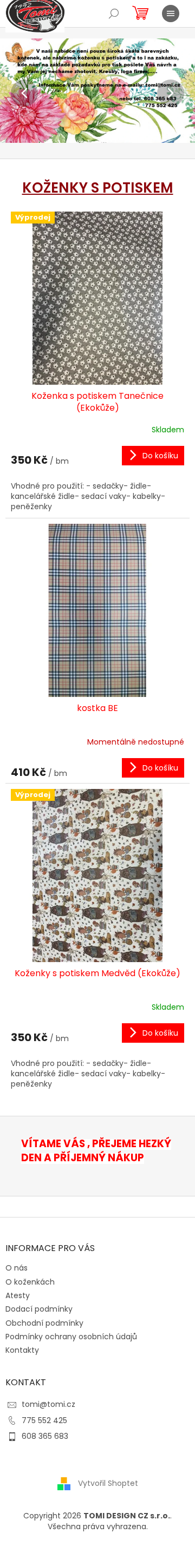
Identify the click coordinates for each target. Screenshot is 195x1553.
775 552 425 (44, 1420)
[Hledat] (114, 13)
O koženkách (30, 1281)
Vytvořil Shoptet (108, 1483)
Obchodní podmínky (44, 1323)
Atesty (17, 1295)
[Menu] (170, 13)
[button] (14, 93)
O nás (16, 1267)
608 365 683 (45, 1436)
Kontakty (22, 1350)
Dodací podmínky (39, 1309)
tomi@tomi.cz (48, 1404)
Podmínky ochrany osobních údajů (71, 1336)
